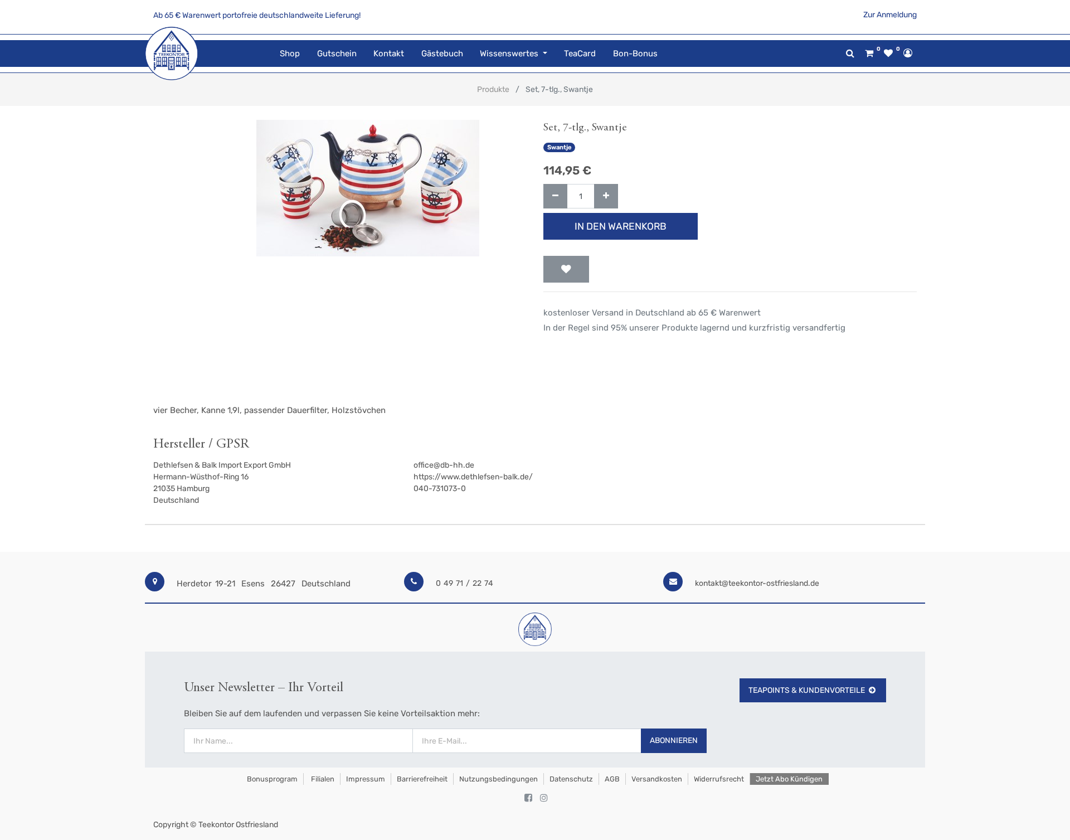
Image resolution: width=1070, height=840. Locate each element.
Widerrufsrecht (719, 779)
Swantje (559, 147)
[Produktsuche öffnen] (850, 53)
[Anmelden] (907, 52)
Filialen (321, 779)
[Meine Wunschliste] (888, 53)
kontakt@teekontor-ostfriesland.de (757, 583)
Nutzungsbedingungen (498, 779)
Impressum (365, 779)
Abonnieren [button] (674, 740)
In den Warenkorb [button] (621, 226)
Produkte (493, 89)
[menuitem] (290, 54)
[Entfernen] (555, 196)
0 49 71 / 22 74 (464, 583)
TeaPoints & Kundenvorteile (806, 690)
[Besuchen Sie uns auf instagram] (544, 798)
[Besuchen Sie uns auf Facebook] (528, 798)
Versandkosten (656, 779)
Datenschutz (571, 779)
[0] (869, 53)
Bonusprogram (271, 779)
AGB (612, 779)
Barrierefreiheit (422, 779)
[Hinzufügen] (606, 196)
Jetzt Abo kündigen (789, 779)
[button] (566, 269)
